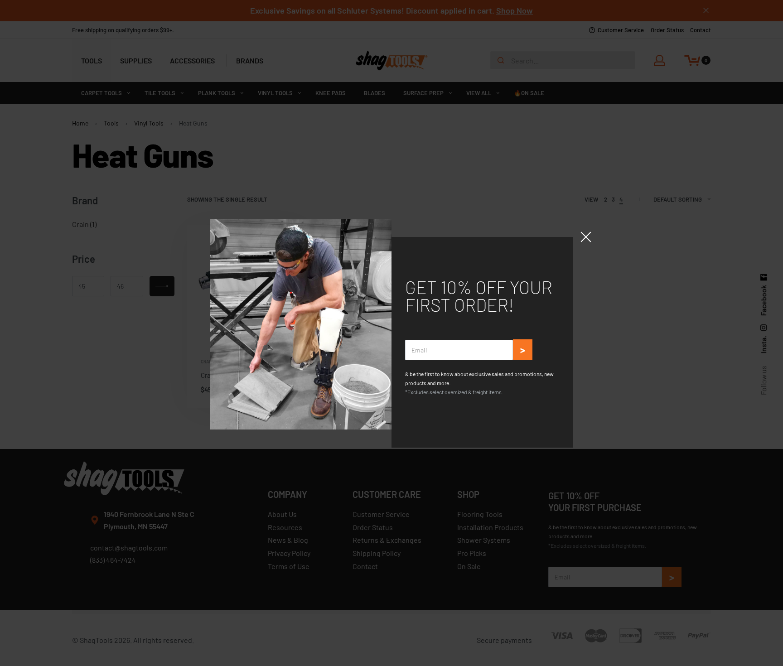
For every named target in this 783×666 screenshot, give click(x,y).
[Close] (585, 237)
